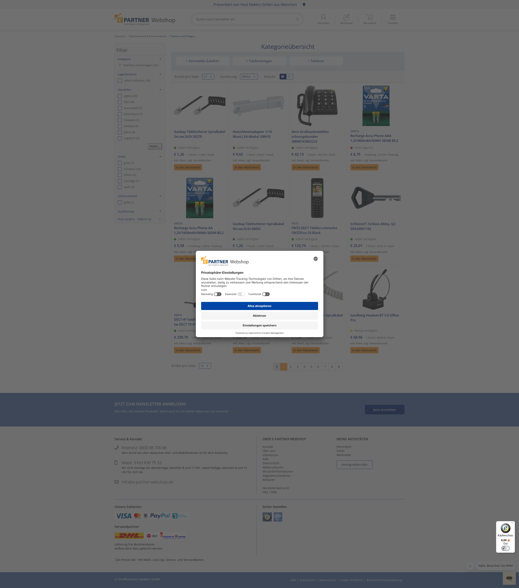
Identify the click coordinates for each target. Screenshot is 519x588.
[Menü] (512, 523)
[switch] (506, 548)
